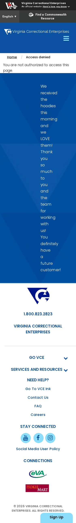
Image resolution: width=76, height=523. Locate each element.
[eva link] (38, 473)
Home (12, 57)
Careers (38, 414)
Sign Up (56, 517)
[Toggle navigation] (66, 38)
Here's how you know (55, 6)
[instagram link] (50, 437)
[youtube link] (26, 437)
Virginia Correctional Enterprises (43, 3)
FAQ (38, 406)
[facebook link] (38, 437)
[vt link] (38, 487)
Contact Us (38, 397)
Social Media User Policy (38, 448)
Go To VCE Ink (37, 388)
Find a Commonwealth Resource (50, 16)
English (9, 16)
